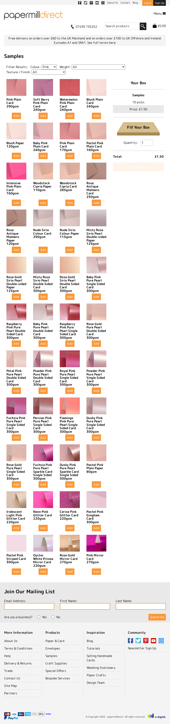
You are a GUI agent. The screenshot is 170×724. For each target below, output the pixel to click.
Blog (90, 641)
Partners (10, 693)
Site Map (10, 686)
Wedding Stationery (101, 667)
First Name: (68, 601)
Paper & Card (54, 641)
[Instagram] (161, 641)
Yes (44, 617)
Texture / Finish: (18, 72)
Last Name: (124, 601)
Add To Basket (138, 166)
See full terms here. (101, 42)
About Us (10, 641)
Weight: (65, 67)
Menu (158, 13)
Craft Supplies (56, 663)
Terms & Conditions (18, 648)
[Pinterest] (146, 641)
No (58, 617)
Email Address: (15, 601)
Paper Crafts (96, 675)
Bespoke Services (57, 678)
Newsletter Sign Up (142, 648)
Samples (51, 656)
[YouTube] (154, 641)
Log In (148, 3)
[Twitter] (139, 641)
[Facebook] (131, 641)
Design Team (96, 682)
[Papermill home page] (33, 16)
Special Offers (55, 671)
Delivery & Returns (18, 663)
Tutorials (93, 648)
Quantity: (131, 142)
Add (16, 116)
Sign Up (159, 3)
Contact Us (12, 678)
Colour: (35, 67)
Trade (8, 671)
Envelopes (52, 648)
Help (7, 656)
